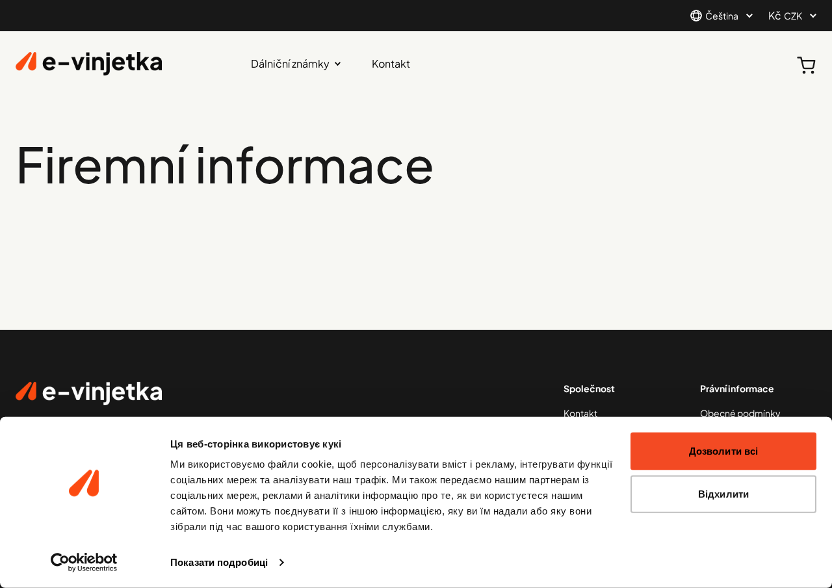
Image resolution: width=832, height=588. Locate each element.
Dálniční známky (290, 63)
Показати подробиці (219, 562)
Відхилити (723, 493)
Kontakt (391, 63)
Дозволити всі (723, 451)
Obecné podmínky (740, 413)
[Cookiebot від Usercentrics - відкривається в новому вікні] (84, 562)
